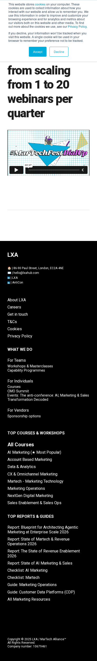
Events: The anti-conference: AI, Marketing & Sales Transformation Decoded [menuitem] (48, 397)
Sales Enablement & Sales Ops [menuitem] (34, 502)
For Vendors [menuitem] (18, 410)
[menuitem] (20, 444)
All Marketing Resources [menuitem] (28, 599)
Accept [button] (37, 51)
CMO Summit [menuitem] (18, 391)
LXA (15, 278)
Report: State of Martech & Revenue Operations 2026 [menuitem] (38, 541)
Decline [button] (59, 51)
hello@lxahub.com (26, 273)
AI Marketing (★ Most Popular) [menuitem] (34, 452)
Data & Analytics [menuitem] (21, 466)
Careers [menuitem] (14, 307)
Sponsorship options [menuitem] (24, 416)
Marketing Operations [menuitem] (26, 488)
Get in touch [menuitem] (17, 314)
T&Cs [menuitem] (12, 321)
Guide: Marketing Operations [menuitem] (32, 584)
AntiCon (17, 282)
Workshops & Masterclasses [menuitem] (30, 366)
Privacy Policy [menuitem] (19, 336)
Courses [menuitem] (14, 387)
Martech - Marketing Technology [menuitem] (35, 481)
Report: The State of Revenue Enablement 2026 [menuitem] (43, 553)
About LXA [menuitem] (16, 300)
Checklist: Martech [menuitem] (23, 577)
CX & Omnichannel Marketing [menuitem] (32, 474)
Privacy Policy (77, 26)
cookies (40, 4)
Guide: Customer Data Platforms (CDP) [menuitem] (41, 592)
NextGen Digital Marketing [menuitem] (30, 495)
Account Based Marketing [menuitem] (29, 459)
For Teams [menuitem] (16, 360)
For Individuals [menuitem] (20, 381)
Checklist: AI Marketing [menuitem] (27, 570)
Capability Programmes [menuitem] (26, 370)
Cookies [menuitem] (14, 329)
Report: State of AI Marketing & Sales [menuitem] (39, 563)
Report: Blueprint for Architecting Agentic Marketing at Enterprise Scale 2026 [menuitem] (42, 529)
